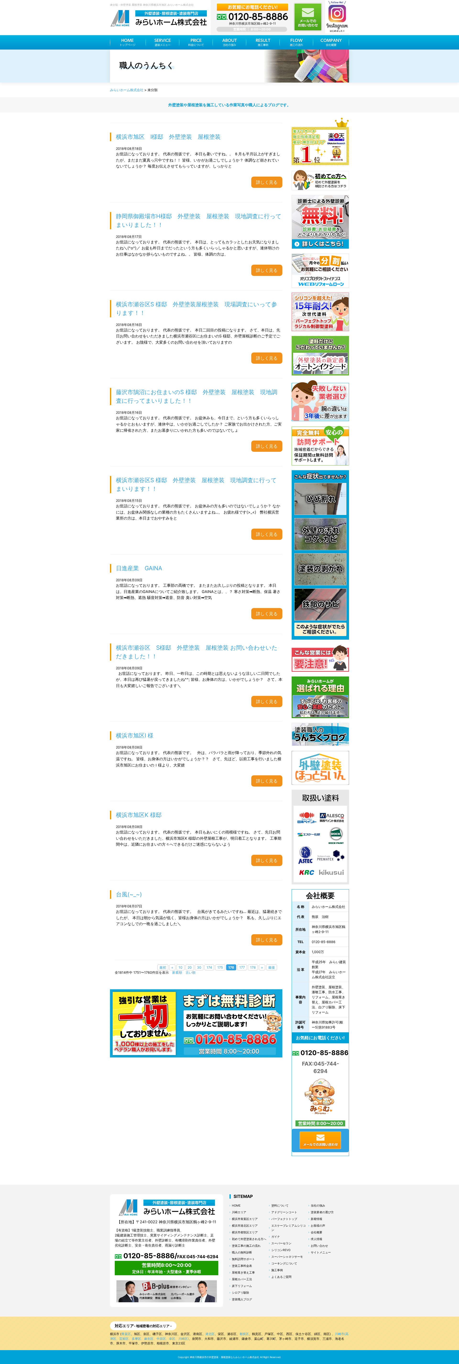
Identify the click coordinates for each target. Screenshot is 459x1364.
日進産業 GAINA (139, 568)
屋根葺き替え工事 (243, 1272)
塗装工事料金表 (242, 1266)
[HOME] (128, 42)
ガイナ (275, 1236)
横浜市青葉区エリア (245, 1219)
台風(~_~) (129, 894)
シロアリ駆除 (240, 1292)
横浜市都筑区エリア (245, 1232)
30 (199, 967)
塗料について (280, 1205)
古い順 (191, 972)
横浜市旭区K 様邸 (139, 814)
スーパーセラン (281, 1243)
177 (242, 967)
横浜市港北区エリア (245, 1225)
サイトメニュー (321, 1252)
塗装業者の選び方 (322, 1212)
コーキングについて (284, 1263)
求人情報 (316, 1239)
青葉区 (126, 1334)
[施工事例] (263, 42)
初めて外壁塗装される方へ (249, 1239)
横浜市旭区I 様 (137, 735)
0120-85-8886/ (170, 1256)
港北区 (210, 1334)
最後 (271, 967)
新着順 (177, 972)
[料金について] (196, 42)
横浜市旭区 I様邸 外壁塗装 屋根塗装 (168, 136)
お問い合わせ (319, 1245)
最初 (162, 967)
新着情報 (316, 1219)
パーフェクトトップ (284, 1219)
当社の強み (318, 1205)
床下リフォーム (242, 1286)
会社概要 (316, 1232)
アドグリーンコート (284, 1212)
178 (253, 967)
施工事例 (277, 1270)
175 (220, 967)
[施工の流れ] (296, 42)
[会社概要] (331, 42)
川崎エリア (239, 1212)
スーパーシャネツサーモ (287, 1256)
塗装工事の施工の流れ (246, 1245)
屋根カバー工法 (242, 1279)
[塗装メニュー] (162, 42)
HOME (236, 1205)
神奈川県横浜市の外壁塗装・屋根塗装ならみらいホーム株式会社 (224, 1357)
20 (190, 967)
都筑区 (244, 1334)
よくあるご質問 (281, 1277)
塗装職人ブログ (242, 1299)
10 (180, 967)
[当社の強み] (229, 42)
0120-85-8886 (324, 1053)
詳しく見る (267, 182)
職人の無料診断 (242, 1252)
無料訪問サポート (243, 1259)
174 (209, 967)
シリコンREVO (280, 1250)
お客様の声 (318, 1225)
